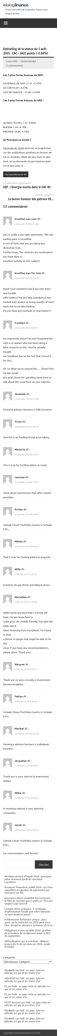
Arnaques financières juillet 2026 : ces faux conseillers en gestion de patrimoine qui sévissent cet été (28, 889)
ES (5, 986)
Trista (18, 421)
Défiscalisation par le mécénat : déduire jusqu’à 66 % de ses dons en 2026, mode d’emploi (27, 943)
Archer (19, 509)
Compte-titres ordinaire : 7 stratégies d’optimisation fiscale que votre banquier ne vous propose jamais (27, 911)
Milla (18, 569)
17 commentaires (14, 65)
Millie (18, 793)
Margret (20, 664)
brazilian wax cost (26, 218)
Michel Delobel (28, 61)
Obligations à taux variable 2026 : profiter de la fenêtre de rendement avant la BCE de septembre (27, 933)
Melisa (18, 541)
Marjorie (20, 449)
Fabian (19, 696)
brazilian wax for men (28, 273)
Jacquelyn (21, 760)
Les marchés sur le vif (15, 174)
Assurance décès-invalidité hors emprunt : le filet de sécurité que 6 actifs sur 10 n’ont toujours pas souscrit (28, 900)
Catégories (9, 957)
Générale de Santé (13, 147)
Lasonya (20, 477)
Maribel (19, 728)
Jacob (18, 825)
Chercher (44, 864)
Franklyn (20, 322)
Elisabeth (9, 1010)
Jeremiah (20, 394)
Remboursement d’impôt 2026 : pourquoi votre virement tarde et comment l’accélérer (27, 879)
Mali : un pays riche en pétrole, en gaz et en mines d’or (24, 971)
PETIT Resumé (12, 1002)
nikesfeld (9, 978)
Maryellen (21, 597)
